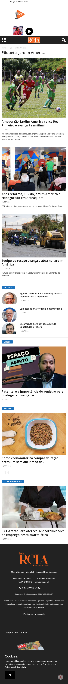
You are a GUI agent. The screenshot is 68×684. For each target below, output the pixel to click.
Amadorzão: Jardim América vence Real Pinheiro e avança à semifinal (30, 123)
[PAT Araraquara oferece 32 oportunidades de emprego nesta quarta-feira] (34, 507)
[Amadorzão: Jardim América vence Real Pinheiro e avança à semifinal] (34, 88)
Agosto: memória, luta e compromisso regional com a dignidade (41, 295)
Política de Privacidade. (16, 667)
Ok (10, 675)
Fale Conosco (50, 572)
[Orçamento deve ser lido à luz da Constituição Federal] (9, 328)
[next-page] (7, 472)
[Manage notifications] (60, 677)
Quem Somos (17, 572)
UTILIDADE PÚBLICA (13, 481)
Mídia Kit (30, 572)
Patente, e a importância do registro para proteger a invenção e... (33, 393)
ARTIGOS (8, 287)
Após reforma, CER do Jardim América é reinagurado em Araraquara (31, 196)
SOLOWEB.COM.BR (45, 594)
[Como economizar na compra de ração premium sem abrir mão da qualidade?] (34, 434)
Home (4, 48)
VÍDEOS (7, 342)
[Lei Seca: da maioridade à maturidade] (9, 315)
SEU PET (7, 408)
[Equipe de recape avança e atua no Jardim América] (34, 235)
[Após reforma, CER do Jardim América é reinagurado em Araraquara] (34, 169)
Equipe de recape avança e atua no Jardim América (32, 262)
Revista (39, 572)
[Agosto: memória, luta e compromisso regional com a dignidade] (9, 298)
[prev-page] (3, 472)
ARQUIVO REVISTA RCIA (16, 632)
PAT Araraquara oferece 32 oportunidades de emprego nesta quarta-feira (33, 533)
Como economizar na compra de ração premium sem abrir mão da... (30, 460)
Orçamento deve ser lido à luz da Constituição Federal (38, 325)
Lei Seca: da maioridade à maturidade (41, 308)
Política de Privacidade (34, 614)
